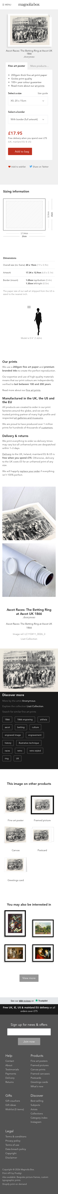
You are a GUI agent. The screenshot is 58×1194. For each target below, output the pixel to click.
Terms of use (12, 1145)
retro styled (35, 750)
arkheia (43, 719)
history (8, 743)
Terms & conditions (15, 1136)
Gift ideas (10, 1105)
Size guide (43, 93)
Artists (34, 1109)
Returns (9, 1082)
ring (7, 758)
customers (47, 427)
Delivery (6, 454)
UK (17, 758)
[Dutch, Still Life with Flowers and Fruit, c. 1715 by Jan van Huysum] (15, 923)
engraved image (13, 735)
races (7, 750)
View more (29, 978)
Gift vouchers (12, 1100)
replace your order (30, 471)
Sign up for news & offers (29, 1025)
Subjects (35, 1105)
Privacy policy (12, 1140)
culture (35, 727)
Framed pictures (40, 1065)
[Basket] (53, 4)
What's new (37, 1086)
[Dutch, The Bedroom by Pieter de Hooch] (15, 953)
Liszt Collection (35, 706)
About (8, 1065)
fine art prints (33, 390)
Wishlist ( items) (14, 1109)
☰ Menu (6, 4)
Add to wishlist (18, 166)
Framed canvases (40, 1073)
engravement (34, 735)
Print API (6, 1173)
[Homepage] (29, 5)
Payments (10, 1073)
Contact (9, 1061)
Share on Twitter (41, 166)
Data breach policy (15, 1149)
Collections (37, 1113)
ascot (7, 727)
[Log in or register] (48, 4)
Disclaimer (11, 1157)
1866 (7, 719)
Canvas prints (38, 1069)
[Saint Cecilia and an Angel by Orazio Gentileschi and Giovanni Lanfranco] (43, 953)
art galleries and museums (28, 418)
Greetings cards (39, 1082)
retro (19, 750)
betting (21, 727)
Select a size (28, 93)
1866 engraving (25, 719)
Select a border (16, 111)
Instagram (36, 1122)
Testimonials (12, 1069)
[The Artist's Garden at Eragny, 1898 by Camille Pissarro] (43, 928)
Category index (39, 1117)
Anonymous (29, 56)
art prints (39, 85)
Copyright (10, 1153)
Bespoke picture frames (28, 1177)
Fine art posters (39, 1061)
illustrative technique (29, 743)
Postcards (36, 1077)
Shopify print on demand (14, 1184)
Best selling (37, 1100)
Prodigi (18, 1173)
